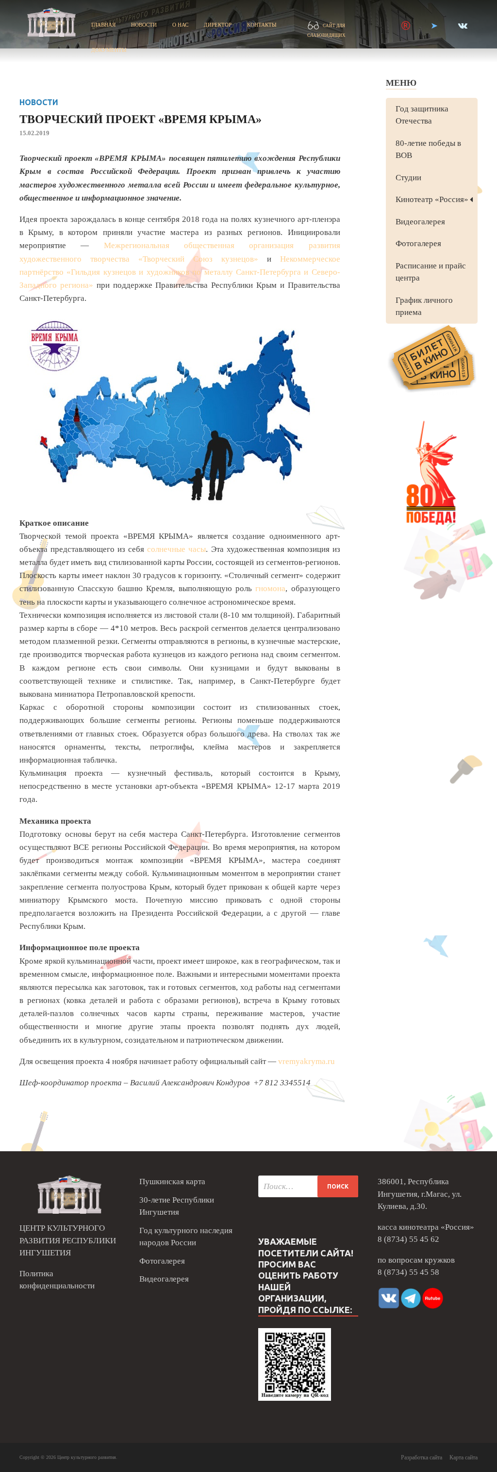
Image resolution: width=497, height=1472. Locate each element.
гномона (270, 588)
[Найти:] (308, 1186)
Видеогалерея (420, 221)
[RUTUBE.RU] (405, 25)
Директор (218, 25)
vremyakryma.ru (306, 1061)
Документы (109, 50)
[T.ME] (434, 25)
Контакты (262, 25)
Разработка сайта (421, 1457)
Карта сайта (463, 1457)
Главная (103, 25)
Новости (144, 25)
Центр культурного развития (86, 1457)
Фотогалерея (418, 243)
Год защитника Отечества (422, 115)
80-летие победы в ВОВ (428, 149)
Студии (408, 177)
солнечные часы (176, 549)
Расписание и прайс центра (431, 272)
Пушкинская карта (172, 1181)
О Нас (180, 25)
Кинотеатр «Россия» (432, 199)
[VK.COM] (463, 25)
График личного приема (424, 306)
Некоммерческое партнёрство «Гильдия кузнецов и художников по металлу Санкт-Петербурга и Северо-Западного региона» (179, 272)
